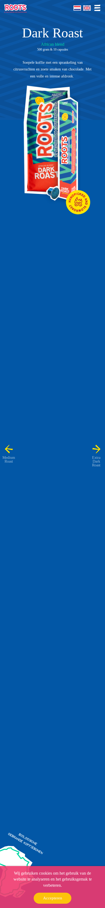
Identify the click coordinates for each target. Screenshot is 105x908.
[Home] (15, 8)
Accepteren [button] (52, 898)
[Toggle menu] (97, 8)
